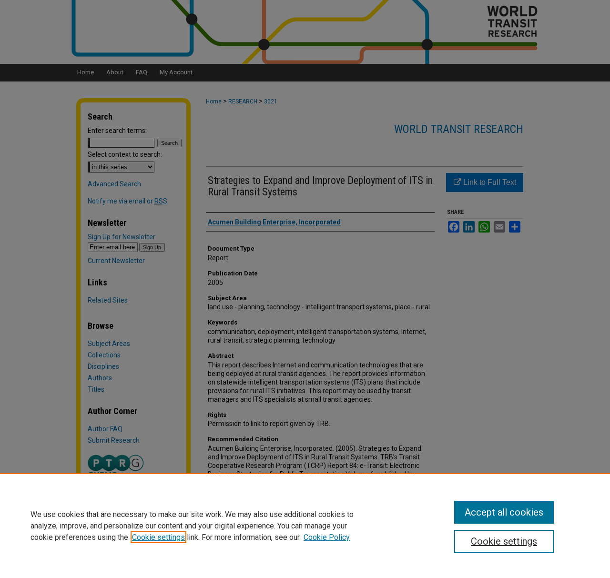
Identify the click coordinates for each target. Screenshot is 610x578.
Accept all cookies (504, 512)
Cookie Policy (327, 537)
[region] (305, 525)
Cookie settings (158, 537)
